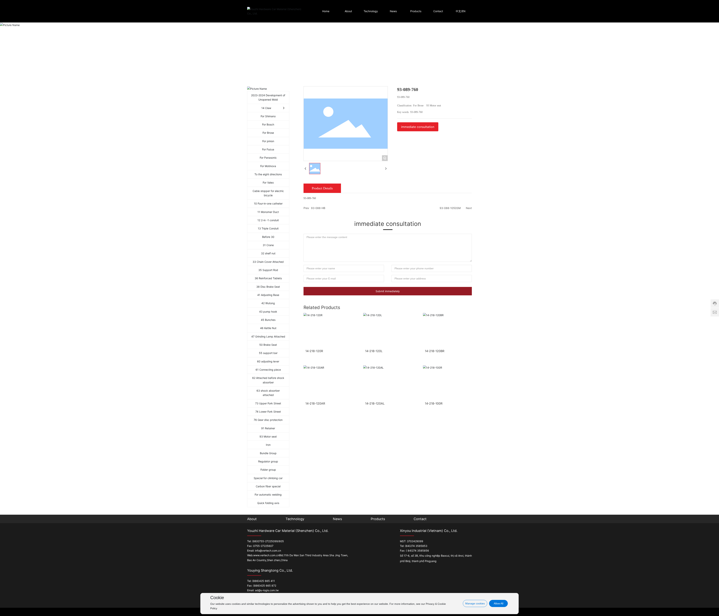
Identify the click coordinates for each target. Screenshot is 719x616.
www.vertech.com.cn (266, 555)
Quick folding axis (268, 503)
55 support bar (268, 353)
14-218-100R (433, 403)
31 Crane (268, 245)
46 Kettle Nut (268, 328)
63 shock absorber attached (268, 392)
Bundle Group (268, 453)
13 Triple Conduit (268, 228)
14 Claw (266, 108)
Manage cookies (475, 603)
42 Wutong (268, 303)
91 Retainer (268, 428)
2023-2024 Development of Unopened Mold (268, 97)
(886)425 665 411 (263, 580)
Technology (295, 519)
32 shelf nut (268, 253)
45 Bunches (268, 319)
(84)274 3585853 (416, 545)
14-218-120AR (315, 403)
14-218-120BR (434, 351)
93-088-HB (318, 208)
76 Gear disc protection (268, 419)
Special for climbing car (268, 478)
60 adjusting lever (268, 361)
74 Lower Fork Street (268, 411)
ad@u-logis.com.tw (267, 590)
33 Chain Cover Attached (268, 261)
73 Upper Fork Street (268, 403)
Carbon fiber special (268, 486)
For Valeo (268, 182)
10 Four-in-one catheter (268, 203)
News (337, 519)
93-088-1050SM (450, 208)
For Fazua (268, 149)
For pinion (268, 141)
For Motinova (268, 166)
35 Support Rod (268, 270)
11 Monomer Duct (268, 212)
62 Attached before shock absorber (268, 380)
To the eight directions (268, 174)
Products (378, 519)
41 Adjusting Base (268, 294)
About (252, 519)
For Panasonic (268, 157)
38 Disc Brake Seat (268, 286)
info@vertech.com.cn (268, 550)
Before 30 (268, 236)
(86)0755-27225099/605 (268, 541)
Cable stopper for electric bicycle (268, 193)
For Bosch (268, 124)
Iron (268, 444)
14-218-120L (374, 351)
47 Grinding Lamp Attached (268, 336)
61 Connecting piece (268, 369)
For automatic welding (268, 494)
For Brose (268, 132)
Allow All (498, 603)
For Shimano (268, 116)
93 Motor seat (268, 436)
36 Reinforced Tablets (268, 278)
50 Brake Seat (268, 344)
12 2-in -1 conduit (268, 220)
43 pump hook (268, 311)
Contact (420, 519)
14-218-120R (314, 351)
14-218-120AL (375, 403)
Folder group (268, 469)
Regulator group (268, 461)
